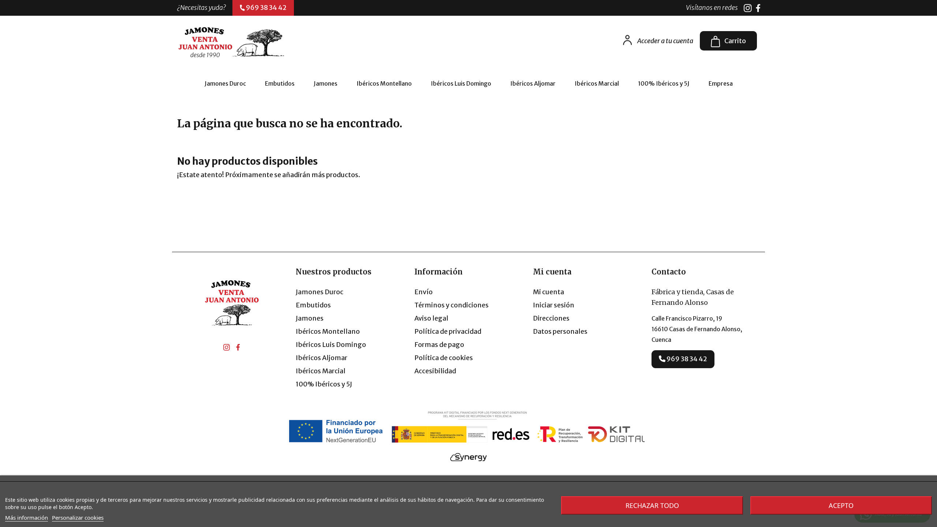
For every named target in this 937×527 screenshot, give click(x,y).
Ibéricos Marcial (321, 371)
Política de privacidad (447, 331)
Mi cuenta (548, 292)
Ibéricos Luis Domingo (331, 344)
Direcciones (551, 318)
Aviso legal (431, 318)
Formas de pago (439, 344)
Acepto (841, 505)
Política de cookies (443, 358)
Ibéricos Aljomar (321, 358)
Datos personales (560, 331)
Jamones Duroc (319, 292)
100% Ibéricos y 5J (324, 384)
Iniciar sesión (553, 305)
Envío (423, 292)
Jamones (310, 318)
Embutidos (313, 305)
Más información (26, 517)
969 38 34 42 (686, 359)
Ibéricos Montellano (328, 331)
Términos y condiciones (451, 305)
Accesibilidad (435, 371)
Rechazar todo (652, 505)
